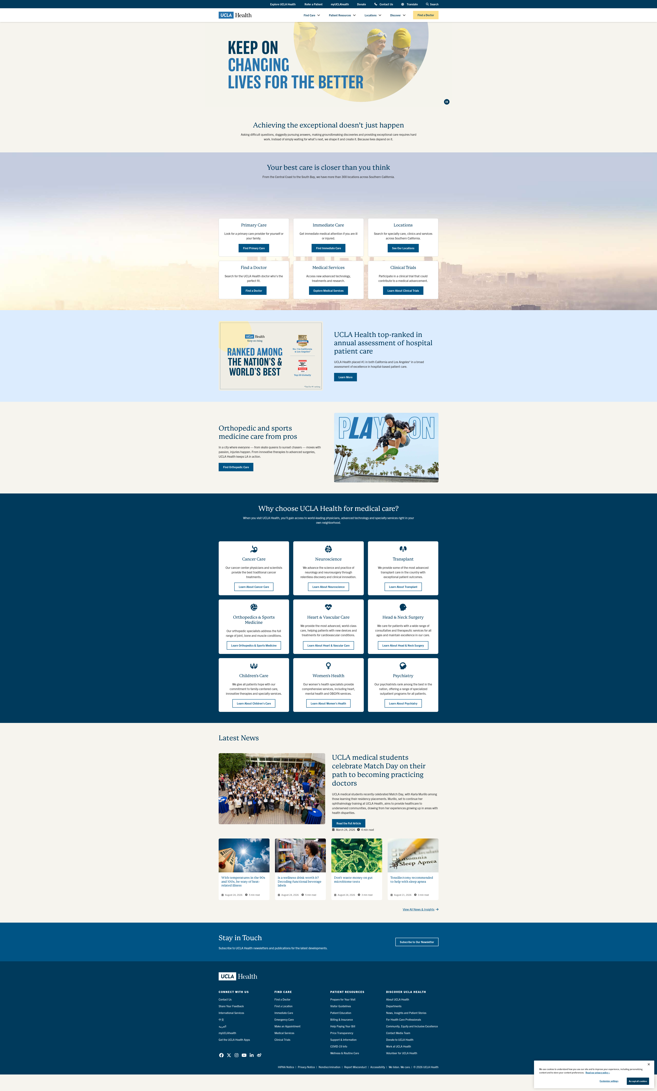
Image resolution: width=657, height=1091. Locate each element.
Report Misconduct (355, 1067)
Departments (393, 1006)
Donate (361, 4)
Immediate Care (283, 1012)
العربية (222, 1026)
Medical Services (284, 1033)
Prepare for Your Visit (342, 999)
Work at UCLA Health (398, 1046)
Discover (395, 15)
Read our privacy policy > (598, 1072)
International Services (231, 1012)
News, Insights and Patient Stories (406, 1012)
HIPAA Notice (286, 1067)
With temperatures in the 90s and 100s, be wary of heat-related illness (243, 881)
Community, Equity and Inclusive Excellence (412, 1026)
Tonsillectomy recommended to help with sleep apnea (411, 879)
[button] (283, 4)
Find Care (309, 15)
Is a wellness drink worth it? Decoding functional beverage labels (299, 881)
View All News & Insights (418, 909)
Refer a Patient (314, 4)
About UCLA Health (397, 999)
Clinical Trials (282, 1039)
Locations (371, 15)
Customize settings (609, 1080)
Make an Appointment (287, 1026)
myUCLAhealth (340, 4)
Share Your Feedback (231, 1006)
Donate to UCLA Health (399, 1039)
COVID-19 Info (338, 1046)
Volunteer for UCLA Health (401, 1053)
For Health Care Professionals (403, 1019)
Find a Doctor (426, 15)
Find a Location (283, 1006)
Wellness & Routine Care (344, 1053)
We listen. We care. (400, 1067)
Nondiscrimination (329, 1067)
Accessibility (377, 1067)
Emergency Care (284, 1019)
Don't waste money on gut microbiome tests (353, 879)
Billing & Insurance (341, 1019)
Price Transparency (341, 1033)
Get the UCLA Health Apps (234, 1039)
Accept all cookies (638, 1081)
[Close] (649, 1064)
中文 (221, 1019)
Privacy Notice (306, 1067)
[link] (221, 1055)
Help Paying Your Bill (342, 1026)
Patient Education (340, 1012)
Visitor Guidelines (340, 1006)
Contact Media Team (398, 1033)
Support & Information (343, 1039)
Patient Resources (340, 15)
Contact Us (386, 4)
